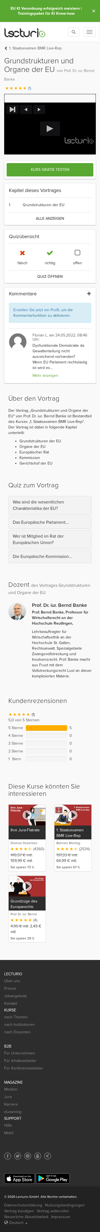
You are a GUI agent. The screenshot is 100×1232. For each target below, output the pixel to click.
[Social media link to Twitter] (17, 1156)
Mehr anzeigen (45, 375)
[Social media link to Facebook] (7, 1156)
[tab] (50, 505)
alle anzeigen (50, 218)
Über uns (12, 981)
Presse (10, 988)
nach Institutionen (19, 1024)
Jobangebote (15, 996)
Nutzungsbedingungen (65, 1205)
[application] (50, 128)
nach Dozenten (17, 1032)
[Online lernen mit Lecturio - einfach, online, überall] (25, 32)
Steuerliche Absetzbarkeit (26, 1216)
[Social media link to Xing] (47, 1156)
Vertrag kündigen (19, 1211)
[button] (50, 98)
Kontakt (10, 1003)
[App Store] (19, 1178)
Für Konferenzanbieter (23, 1068)
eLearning (12, 1111)
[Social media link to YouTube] (37, 1156)
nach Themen (16, 1017)
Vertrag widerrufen (53, 1211)
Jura (8, 1096)
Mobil (8, 1133)
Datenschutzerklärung (23, 1205)
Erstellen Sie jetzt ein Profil (36, 310)
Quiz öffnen (50, 276)
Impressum (60, 1216)
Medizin (11, 1089)
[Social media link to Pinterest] (27, 1156)
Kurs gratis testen (50, 169)
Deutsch (16, 1222)
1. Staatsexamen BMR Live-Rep (35, 48)
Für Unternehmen (19, 1053)
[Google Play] (53, 1178)
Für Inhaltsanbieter (20, 1060)
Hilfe (8, 1125)
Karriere (11, 1104)
